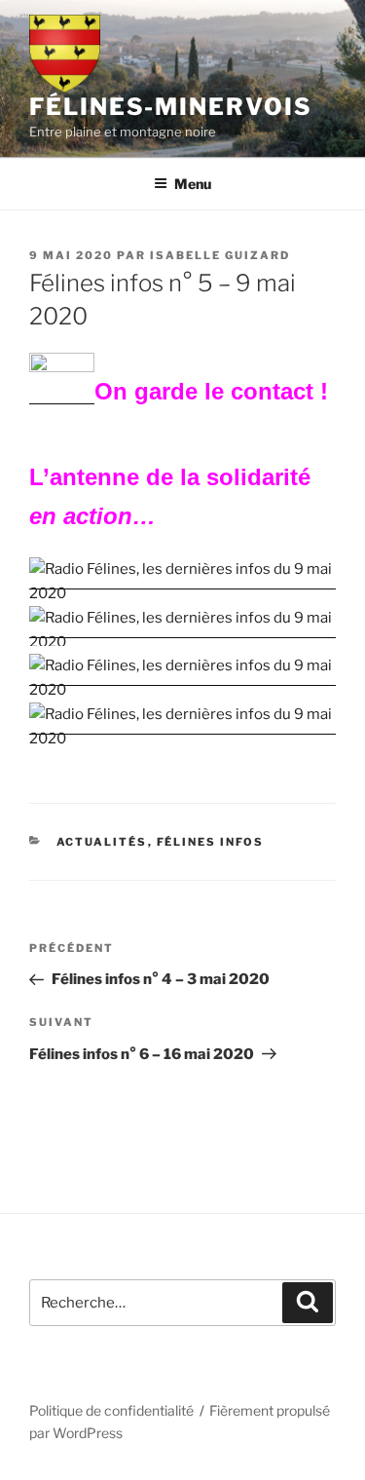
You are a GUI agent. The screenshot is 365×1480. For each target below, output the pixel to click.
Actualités (102, 842)
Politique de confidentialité (111, 1410)
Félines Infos (211, 842)
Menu (192, 183)
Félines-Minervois (170, 107)
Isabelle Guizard (220, 255)
